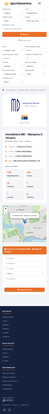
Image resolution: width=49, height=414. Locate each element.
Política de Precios (9, 381)
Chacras (10, 186)
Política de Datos (9, 377)
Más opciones (25, 40)
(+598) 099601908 (23, 156)
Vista (4, 47)
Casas (29, 176)
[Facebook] (4, 410)
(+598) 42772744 (24, 147)
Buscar (26, 34)
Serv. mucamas (31, 62)
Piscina (5, 62)
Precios (15, 405)
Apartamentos (7, 317)
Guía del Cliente (8, 373)
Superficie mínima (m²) (33, 54)
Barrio (27, 17)
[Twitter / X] (9, 410)
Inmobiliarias (10, 90)
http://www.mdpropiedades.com (26, 161)
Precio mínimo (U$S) (32, 47)
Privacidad (6, 405)
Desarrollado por (8, 398)
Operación (6, 9)
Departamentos (13, 176)
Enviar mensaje (26, 290)
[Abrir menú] (39, 3)
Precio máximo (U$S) (10, 54)
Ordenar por (7, 78)
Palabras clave (8, 25)
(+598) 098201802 (23, 151)
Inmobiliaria (30, 70)
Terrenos (30, 197)
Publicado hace (8, 70)
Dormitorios (7, 17)
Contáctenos (7, 389)
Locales (10, 197)
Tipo (26, 9)
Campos (30, 186)
